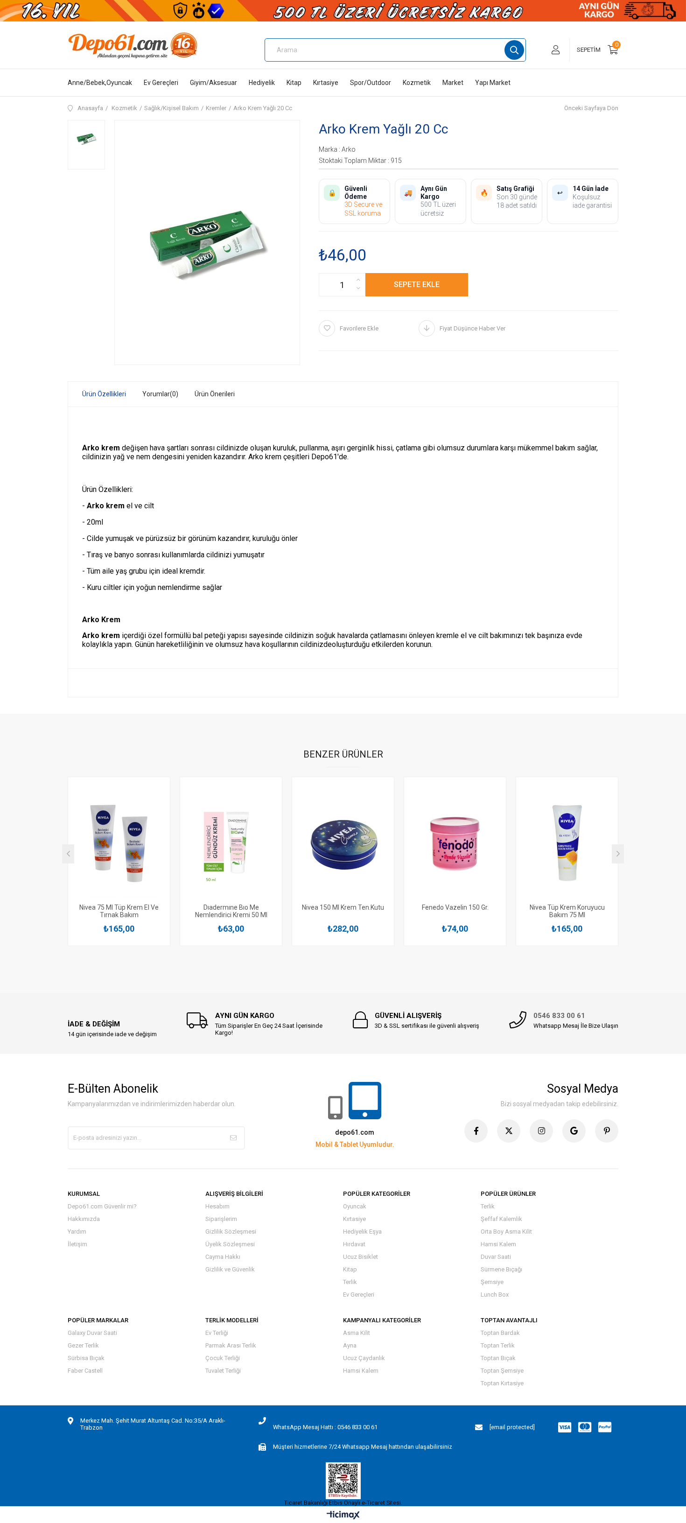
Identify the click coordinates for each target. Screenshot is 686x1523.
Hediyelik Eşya (362, 1231)
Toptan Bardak (500, 1332)
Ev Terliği (216, 1332)
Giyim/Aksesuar (213, 82)
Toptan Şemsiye (502, 1370)
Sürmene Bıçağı (501, 1269)
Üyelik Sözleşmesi (230, 1244)
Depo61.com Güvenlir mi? (102, 1206)
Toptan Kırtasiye (502, 1383)
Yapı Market (493, 82)
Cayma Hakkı (222, 1256)
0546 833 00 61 (559, 1015)
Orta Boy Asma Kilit (506, 1231)
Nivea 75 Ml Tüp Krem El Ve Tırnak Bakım (119, 911)
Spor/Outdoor (370, 82)
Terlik (350, 1281)
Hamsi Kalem (498, 1244)
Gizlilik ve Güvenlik (230, 1269)
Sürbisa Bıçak (86, 1358)
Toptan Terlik (498, 1345)
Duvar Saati (496, 1256)
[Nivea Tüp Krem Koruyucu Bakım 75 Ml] (567, 842)
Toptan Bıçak (498, 1358)
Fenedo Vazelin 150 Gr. (455, 907)
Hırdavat (354, 1244)
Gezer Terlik (83, 1345)
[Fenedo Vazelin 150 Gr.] (455, 842)
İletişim (77, 1244)
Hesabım (217, 1206)
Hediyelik (262, 82)
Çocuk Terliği (222, 1358)
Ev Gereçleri (161, 82)
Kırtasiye (325, 82)
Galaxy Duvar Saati (92, 1332)
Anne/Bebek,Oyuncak (100, 82)
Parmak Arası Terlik (230, 1345)
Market (452, 82)
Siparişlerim (221, 1218)
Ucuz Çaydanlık (364, 1358)
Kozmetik (417, 82)
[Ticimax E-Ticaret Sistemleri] (343, 1516)
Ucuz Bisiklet (360, 1256)
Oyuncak (354, 1206)
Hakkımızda (84, 1218)
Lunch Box (495, 1294)
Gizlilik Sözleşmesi (230, 1231)
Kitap (294, 82)
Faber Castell (85, 1370)
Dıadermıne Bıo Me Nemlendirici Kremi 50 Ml (231, 911)
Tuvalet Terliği (223, 1370)
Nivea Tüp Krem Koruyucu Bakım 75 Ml (567, 911)
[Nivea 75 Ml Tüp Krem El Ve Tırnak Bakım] (119, 842)
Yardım (77, 1231)
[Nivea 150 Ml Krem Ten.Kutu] (343, 842)
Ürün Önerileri (215, 394)
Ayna (350, 1345)
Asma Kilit (356, 1332)
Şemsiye (492, 1281)
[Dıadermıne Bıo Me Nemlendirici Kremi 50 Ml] (231, 842)
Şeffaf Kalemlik (501, 1218)
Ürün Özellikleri (104, 394)
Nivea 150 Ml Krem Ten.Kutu (343, 907)
